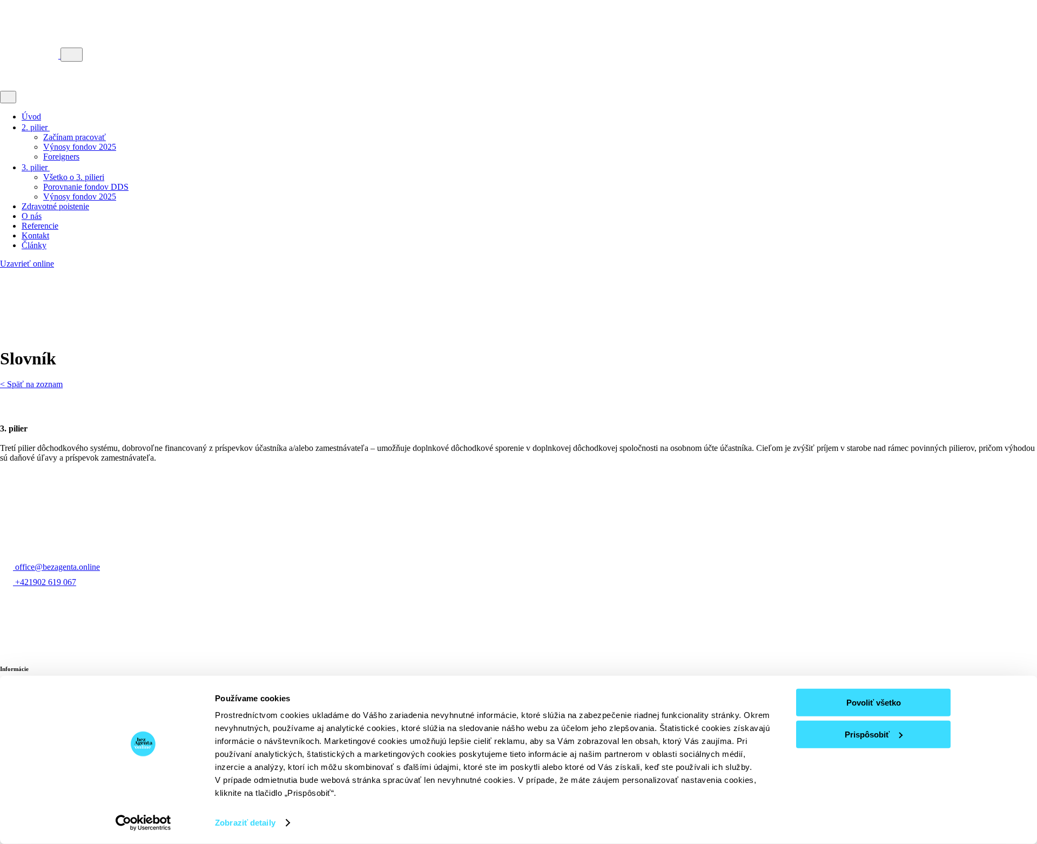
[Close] (8, 97)
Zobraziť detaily (245, 822)
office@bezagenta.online (57, 566)
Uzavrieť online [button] (27, 263)
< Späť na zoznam (31, 384)
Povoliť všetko (873, 702)
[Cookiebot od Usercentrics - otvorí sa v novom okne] (143, 823)
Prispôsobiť (867, 734)
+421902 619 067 (45, 582)
